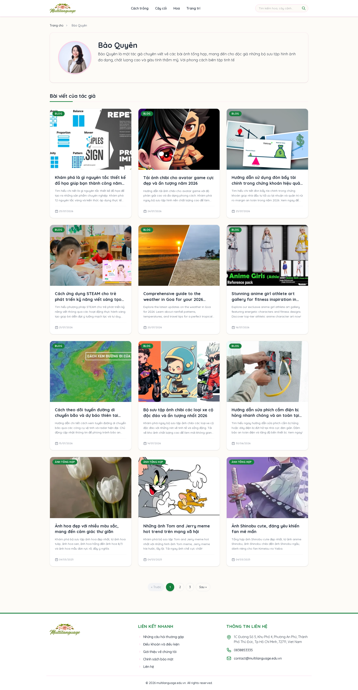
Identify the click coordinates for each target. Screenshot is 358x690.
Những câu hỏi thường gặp (163, 637)
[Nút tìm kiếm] (304, 8)
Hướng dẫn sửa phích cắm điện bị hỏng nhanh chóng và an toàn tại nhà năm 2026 (265, 415)
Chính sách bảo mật (158, 659)
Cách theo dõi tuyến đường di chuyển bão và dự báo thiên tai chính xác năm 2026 (86, 415)
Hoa (176, 8)
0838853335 (243, 650)
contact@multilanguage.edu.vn (258, 658)
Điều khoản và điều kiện (161, 644)
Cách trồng (140, 8)
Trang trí (193, 8)
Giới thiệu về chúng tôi (160, 652)
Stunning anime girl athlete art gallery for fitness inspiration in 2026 (264, 299)
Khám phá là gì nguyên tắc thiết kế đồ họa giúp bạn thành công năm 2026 (90, 183)
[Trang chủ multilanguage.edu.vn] (63, 8)
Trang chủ (56, 25)
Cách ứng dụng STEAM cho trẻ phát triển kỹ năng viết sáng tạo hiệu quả (88, 299)
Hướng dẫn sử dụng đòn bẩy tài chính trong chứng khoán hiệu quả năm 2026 (266, 183)
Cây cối (161, 8)
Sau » (203, 587)
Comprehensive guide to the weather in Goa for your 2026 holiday (173, 299)
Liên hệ (148, 667)
